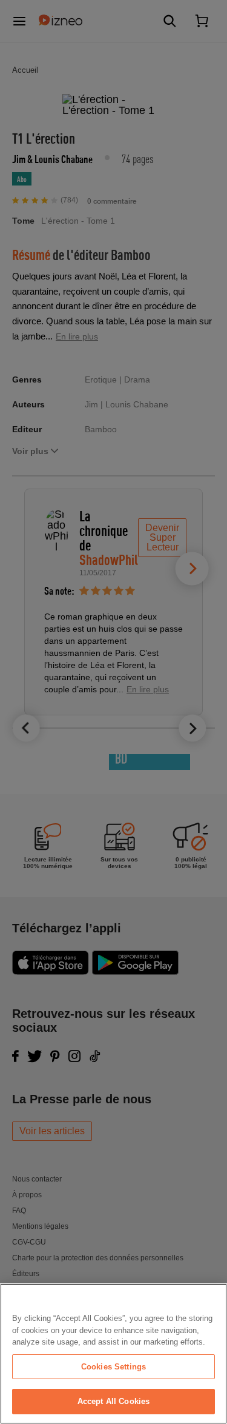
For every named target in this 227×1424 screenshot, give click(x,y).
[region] (113, 1353)
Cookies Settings (113, 1366)
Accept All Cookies (113, 1401)
